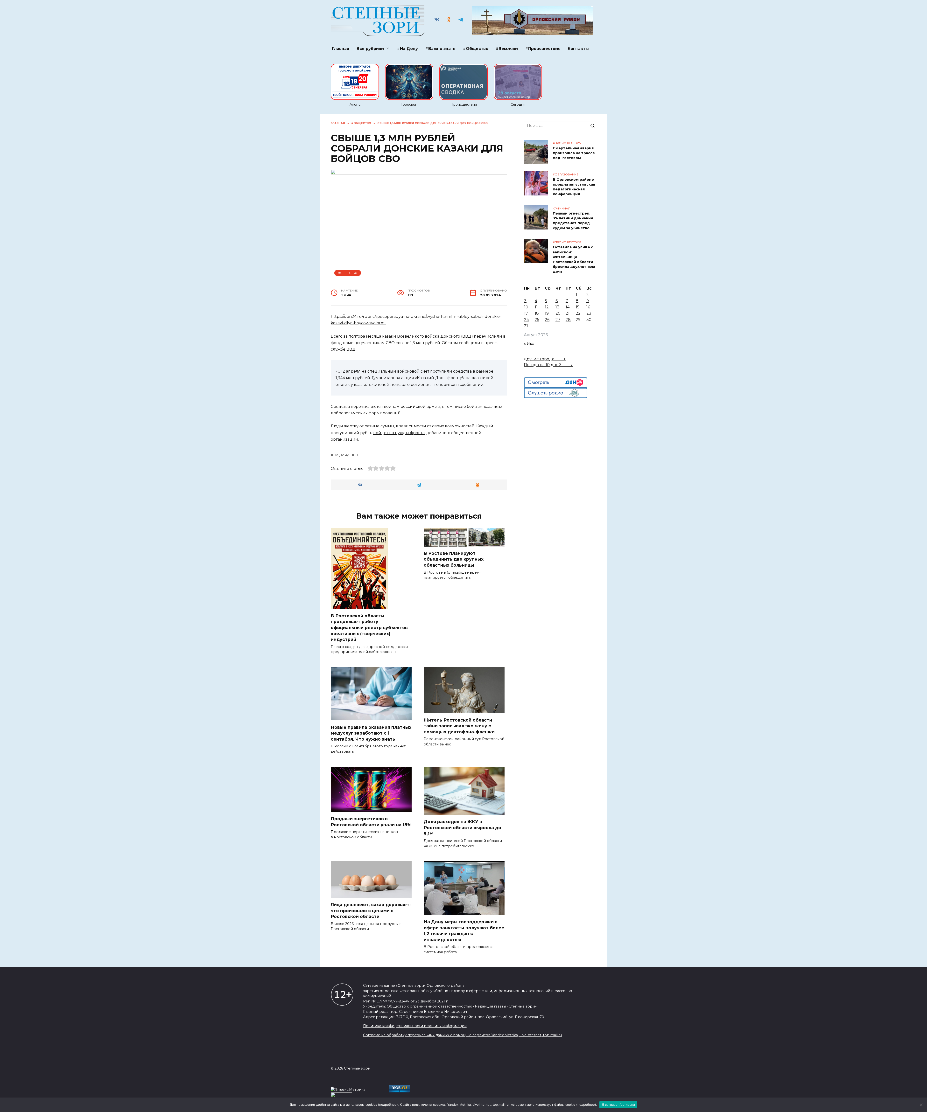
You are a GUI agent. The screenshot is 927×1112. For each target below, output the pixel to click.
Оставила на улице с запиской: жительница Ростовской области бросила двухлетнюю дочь (574, 259)
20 (558, 313)
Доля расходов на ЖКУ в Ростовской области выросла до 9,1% (462, 827)
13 (557, 307)
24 (526, 319)
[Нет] (921, 1104)
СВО (358, 455)
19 (547, 313)
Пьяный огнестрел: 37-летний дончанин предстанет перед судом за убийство (573, 220)
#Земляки (507, 48)
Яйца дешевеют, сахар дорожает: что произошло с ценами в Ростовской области (371, 910)
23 (588, 313)
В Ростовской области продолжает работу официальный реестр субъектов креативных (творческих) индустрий (369, 627)
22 (578, 313)
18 (537, 313)
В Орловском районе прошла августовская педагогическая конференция (574, 186)
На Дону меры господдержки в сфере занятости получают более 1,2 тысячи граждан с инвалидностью (464, 930)
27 (557, 319)
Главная (340, 48)
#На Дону (407, 48)
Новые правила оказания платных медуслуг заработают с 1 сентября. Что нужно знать (371, 732)
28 (568, 319)
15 (577, 307)
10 (526, 307)
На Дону (341, 455)
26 (547, 319)
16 (588, 307)
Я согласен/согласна (618, 1104)
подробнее (388, 1104)
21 (567, 313)
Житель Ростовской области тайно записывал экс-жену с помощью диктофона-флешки (459, 725)
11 (536, 307)
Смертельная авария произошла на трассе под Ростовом (574, 153)
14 (567, 307)
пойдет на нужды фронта (399, 433)
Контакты (578, 48)
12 (547, 307)
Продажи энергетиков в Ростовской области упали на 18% (371, 821)
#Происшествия (543, 48)
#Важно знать (440, 48)
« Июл (530, 343)
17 (526, 313)
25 (537, 319)
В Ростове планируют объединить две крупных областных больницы (454, 559)
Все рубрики (370, 48)
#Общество (475, 48)
